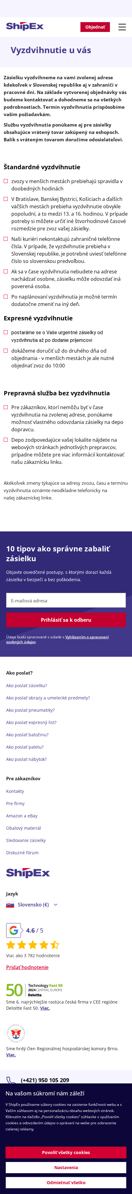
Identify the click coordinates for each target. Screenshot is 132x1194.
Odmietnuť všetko (66, 1182)
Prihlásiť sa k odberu (66, 620)
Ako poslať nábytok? (26, 759)
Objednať (95, 27)
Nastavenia (66, 1167)
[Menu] (123, 27)
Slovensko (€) (33, 904)
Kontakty (15, 791)
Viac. (45, 1008)
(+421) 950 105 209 (45, 1080)
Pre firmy (15, 803)
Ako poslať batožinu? (27, 735)
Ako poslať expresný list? (31, 722)
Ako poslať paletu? (25, 747)
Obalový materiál (23, 828)
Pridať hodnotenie (27, 967)
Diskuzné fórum (22, 852)
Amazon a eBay (21, 816)
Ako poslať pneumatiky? (30, 710)
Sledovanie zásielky (26, 840)
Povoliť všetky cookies (66, 1152)
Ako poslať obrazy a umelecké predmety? (48, 698)
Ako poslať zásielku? (26, 685)
